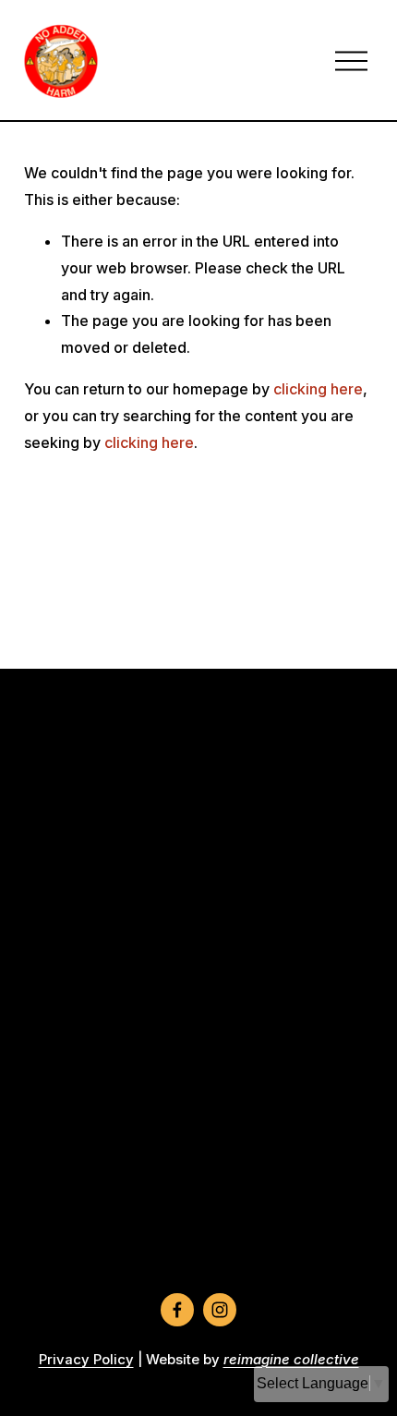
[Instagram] (219, 1309)
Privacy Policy (86, 1359)
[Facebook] (177, 1309)
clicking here (318, 389)
